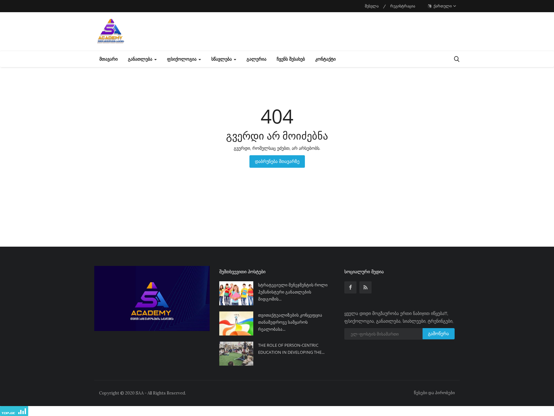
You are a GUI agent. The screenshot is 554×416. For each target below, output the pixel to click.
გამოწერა (438, 333)
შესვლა (372, 6)
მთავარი (108, 59)
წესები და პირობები (434, 392)
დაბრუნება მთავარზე (277, 161)
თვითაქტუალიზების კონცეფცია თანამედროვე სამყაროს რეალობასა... (290, 322)
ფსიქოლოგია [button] (182, 59)
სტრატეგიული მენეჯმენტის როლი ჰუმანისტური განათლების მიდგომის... (293, 292)
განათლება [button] (141, 59)
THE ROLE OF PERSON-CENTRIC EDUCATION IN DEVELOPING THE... (291, 348)
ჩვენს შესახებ (291, 59)
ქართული (442, 6)
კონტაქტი (325, 59)
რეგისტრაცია (402, 6)
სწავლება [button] (222, 59)
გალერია (256, 59)
